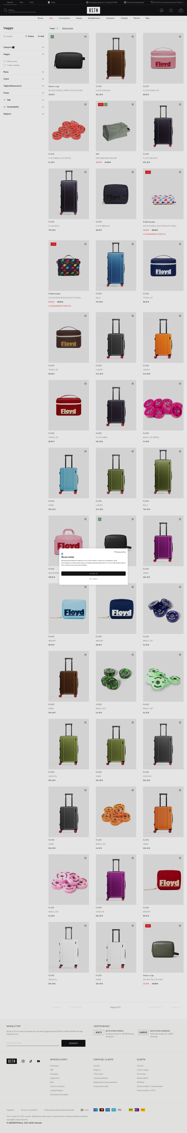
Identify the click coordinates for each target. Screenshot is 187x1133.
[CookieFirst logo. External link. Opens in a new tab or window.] (62, 554)
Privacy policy (120, 552)
